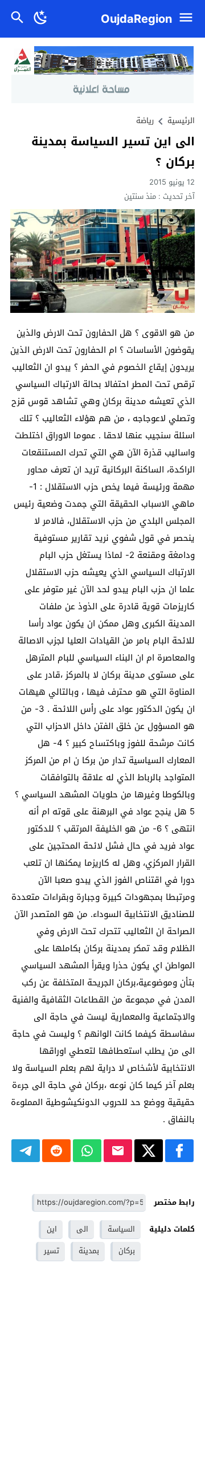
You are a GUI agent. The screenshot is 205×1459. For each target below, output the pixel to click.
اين (52, 1229)
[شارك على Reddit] (56, 1151)
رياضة (145, 120)
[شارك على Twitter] (148, 1151)
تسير (51, 1251)
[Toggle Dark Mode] (40, 18)
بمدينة (89, 1251)
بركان (126, 1251)
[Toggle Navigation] (189, 18)
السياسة (121, 1229)
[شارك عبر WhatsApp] (87, 1151)
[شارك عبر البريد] (117, 1151)
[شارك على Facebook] (179, 1151)
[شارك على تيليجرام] (25, 1151)
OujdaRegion (136, 18)
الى (82, 1229)
